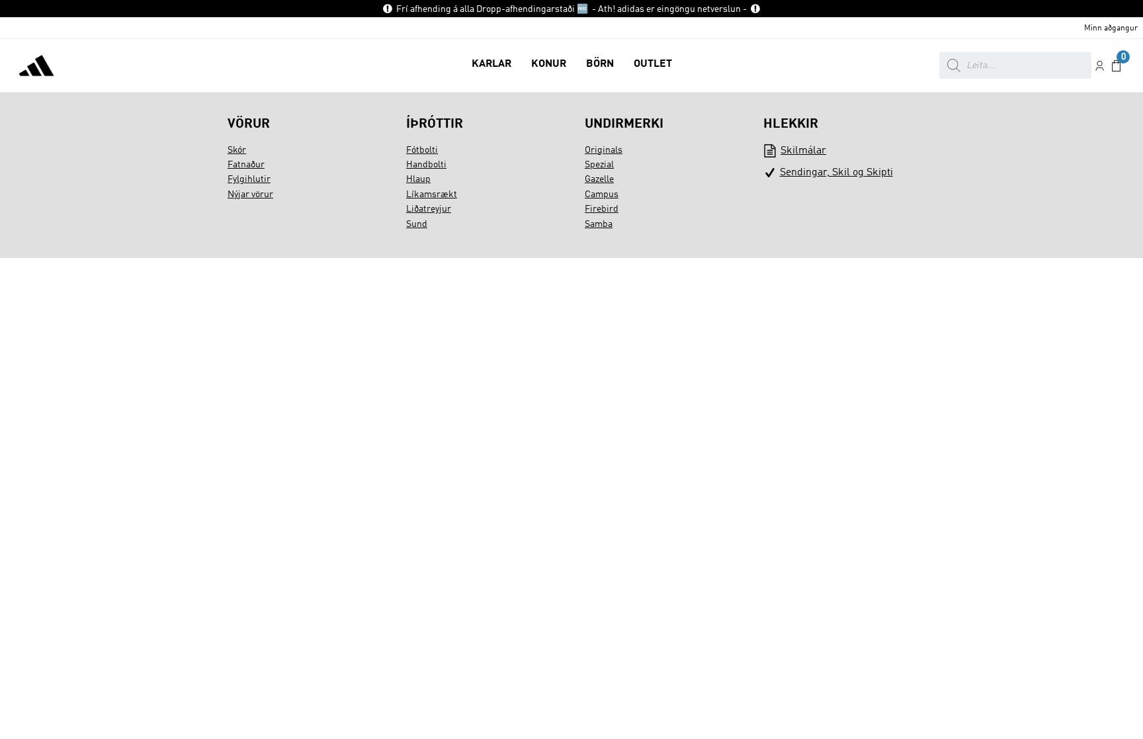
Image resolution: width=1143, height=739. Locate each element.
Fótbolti (422, 150)
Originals (603, 150)
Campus (601, 194)
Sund (416, 224)
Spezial (599, 164)
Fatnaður (246, 164)
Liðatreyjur (428, 209)
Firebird (601, 209)
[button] (491, 65)
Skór (237, 150)
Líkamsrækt (431, 194)
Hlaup (418, 179)
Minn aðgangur (1111, 28)
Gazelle (599, 179)
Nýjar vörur (250, 194)
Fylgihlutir (249, 179)
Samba (599, 224)
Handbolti (426, 164)
